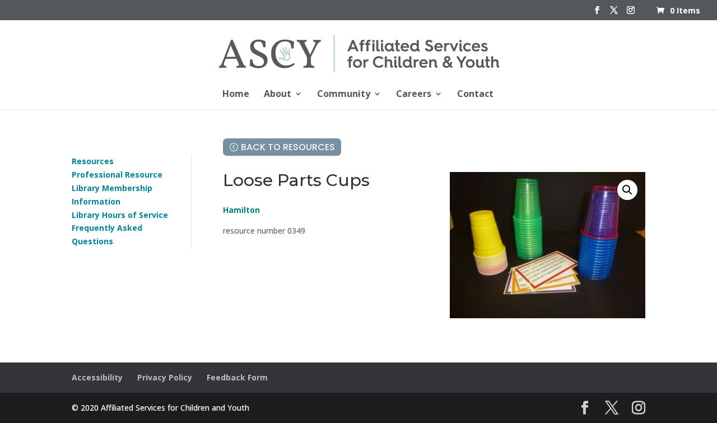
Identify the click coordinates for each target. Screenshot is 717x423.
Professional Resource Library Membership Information (117, 188)
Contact (475, 95)
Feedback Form (237, 377)
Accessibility (97, 377)
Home (235, 95)
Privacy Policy (164, 377)
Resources (93, 161)
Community (343, 95)
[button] (627, 190)
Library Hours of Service (120, 215)
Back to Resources (288, 147)
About (277, 95)
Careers (413, 95)
